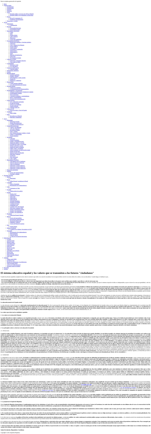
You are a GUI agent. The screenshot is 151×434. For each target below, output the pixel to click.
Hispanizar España (14, 121)
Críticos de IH (10, 109)
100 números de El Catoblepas (17, 161)
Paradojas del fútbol (15, 202)
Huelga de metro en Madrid (17, 147)
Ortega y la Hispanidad (16, 134)
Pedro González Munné (13, 255)
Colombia (9, 182)
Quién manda (13, 48)
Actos (8, 12)
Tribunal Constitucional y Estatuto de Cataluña (21, 92)
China (11, 32)
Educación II (13, 198)
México (9, 216)
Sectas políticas (14, 46)
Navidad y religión (14, 174)
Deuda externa (13, 35)
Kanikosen (12, 155)
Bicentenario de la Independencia (18, 185)
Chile (8, 187)
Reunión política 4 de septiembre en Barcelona (21, 15)
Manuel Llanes (10, 242)
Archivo (6, 269)
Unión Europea (11, 100)
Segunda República (15, 201)
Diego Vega (10, 252)
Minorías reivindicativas (16, 55)
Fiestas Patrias (13, 226)
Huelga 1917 (13, 194)
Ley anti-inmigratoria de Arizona (18, 84)
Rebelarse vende (14, 65)
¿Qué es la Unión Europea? (14, 265)
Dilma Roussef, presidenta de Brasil (19, 181)
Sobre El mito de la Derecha (17, 162)
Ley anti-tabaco (14, 66)
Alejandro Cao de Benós (13, 250)
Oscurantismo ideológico (13, 41)
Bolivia (9, 177)
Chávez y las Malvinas (15, 127)
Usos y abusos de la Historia (17, 45)
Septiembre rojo (14, 205)
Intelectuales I (13, 50)
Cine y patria (13, 158)
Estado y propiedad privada (17, 141)
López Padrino (10, 245)
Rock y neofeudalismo (15, 97)
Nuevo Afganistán (14, 184)
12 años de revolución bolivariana (18, 236)
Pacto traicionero (14, 94)
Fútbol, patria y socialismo (16, 148)
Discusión (6, 267)
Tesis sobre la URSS (15, 62)
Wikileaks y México (15, 222)
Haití (11, 33)
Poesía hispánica (14, 136)
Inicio (5, 4)
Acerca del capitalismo (15, 39)
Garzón (9, 72)
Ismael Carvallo (11, 248)
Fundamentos (10, 6)
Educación (12, 196)
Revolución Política (15, 130)
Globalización (13, 25)
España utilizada (14, 106)
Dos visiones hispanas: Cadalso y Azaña (20, 133)
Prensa (8, 16)
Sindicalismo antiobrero (13, 70)
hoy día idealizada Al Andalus (128, 387)
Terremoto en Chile (15, 188)
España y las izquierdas (16, 211)
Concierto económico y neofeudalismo (19, 96)
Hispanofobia (10, 82)
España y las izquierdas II (16, 212)
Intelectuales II (13, 52)
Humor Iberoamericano (16, 123)
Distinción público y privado (17, 143)
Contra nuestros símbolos (16, 83)
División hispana (11, 86)
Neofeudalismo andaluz (16, 93)
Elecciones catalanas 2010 (16, 208)
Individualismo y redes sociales (17, 77)
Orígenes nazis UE (14, 107)
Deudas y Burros (14, 76)
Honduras (9, 213)
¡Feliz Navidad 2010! (12, 263)
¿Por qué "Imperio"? (15, 128)
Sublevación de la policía (16, 191)
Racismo (9, 26)
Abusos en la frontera (15, 87)
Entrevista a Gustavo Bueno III (17, 168)
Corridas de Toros (14, 204)
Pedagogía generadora (12, 170)
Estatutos (9, 9)
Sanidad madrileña (14, 75)
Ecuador (9, 189)
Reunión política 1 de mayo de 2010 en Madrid (22, 14)
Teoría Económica (14, 140)
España (9, 192)
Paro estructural (14, 157)
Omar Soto (9, 249)
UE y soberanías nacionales (17, 101)
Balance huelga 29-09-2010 (17, 153)
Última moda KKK (12, 259)
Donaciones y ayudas (12, 21)
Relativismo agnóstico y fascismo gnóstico (20, 42)
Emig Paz (9, 246)
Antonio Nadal (10, 240)
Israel (11, 53)
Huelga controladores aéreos (17, 209)
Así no (5, 22)
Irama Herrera (10, 253)
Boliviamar (13, 178)
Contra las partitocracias (13, 67)
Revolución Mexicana (15, 221)
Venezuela (9, 230)
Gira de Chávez (14, 235)
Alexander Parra (11, 243)
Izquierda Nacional (15, 195)
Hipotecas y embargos (15, 80)
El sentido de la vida (86, 384)
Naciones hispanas (8, 175)
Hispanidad (10, 120)
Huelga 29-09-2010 (15, 151)
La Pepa (9, 239)
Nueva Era (12, 56)
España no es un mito (47, 390)
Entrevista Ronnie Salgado (16, 215)
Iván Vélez (9, 256)
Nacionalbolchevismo (15, 28)
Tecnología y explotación (16, 49)
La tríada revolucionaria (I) (16, 124)
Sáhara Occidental (11, 228)
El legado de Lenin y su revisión (18, 144)
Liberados (12, 138)
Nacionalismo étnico (15, 29)
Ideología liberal (11, 73)
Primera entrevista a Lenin (16, 145)
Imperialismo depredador (13, 31)
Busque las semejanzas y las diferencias (17, 262)
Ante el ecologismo (15, 164)
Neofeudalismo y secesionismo (14, 90)
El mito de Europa (14, 103)
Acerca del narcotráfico (16, 218)
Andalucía (9, 111)
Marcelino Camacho (15, 154)
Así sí (5, 118)
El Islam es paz (10, 260)
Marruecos (12, 38)
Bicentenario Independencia (17, 219)
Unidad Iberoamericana (13, 126)
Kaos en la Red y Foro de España (18, 110)
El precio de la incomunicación (17, 99)
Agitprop (6, 257)
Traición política (14, 69)
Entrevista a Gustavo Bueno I (17, 165)
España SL (12, 79)
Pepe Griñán (13, 113)
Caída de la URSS (11, 59)
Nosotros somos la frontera (13, 266)
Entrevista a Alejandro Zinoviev (18, 60)
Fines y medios (14, 131)
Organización (10, 8)
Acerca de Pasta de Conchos (17, 223)
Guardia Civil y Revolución (17, 206)
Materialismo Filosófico (13, 160)
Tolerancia (12, 43)
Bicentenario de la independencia (18, 232)
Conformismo (10, 63)
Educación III (13, 199)
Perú (8, 225)
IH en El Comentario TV (16, 18)
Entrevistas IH (7, 238)
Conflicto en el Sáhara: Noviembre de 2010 (21, 229)
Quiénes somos (7, 5)
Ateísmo (9, 171)
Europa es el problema (15, 104)
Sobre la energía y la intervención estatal (20, 150)
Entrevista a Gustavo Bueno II (17, 167)
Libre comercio (14, 36)
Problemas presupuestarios (16, 19)
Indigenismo (10, 23)
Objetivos (9, 11)
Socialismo (9, 137)
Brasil (8, 179)
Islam (8, 114)
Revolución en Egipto (15, 58)
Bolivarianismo (14, 233)
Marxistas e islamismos (15, 117)
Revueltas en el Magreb (16, 116)
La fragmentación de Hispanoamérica (19, 89)
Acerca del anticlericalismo (16, 172)
